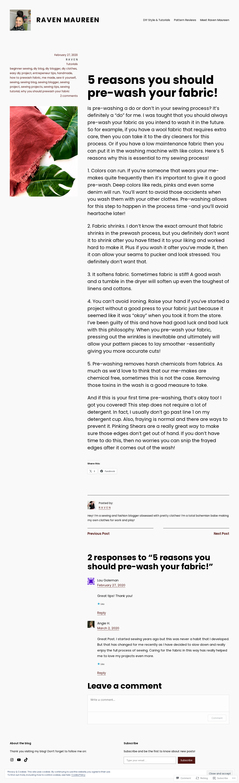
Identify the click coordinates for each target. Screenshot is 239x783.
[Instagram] (12, 760)
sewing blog (28, 82)
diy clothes (69, 69)
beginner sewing (21, 69)
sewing (14, 82)
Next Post (221, 533)
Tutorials (72, 64)
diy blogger (53, 69)
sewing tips (51, 87)
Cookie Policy (78, 774)
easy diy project (20, 73)
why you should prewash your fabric (45, 91)
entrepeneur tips (44, 73)
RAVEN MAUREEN (68, 19)
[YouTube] (19, 760)
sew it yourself (66, 78)
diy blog (38, 69)
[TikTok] (26, 760)
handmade (64, 73)
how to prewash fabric (25, 78)
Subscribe (186, 760)
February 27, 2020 (111, 585)
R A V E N (105, 508)
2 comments (69, 96)
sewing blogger (48, 82)
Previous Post (98, 533)
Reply (101, 613)
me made (48, 78)
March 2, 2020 (108, 628)
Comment (217, 717)
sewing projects (32, 87)
